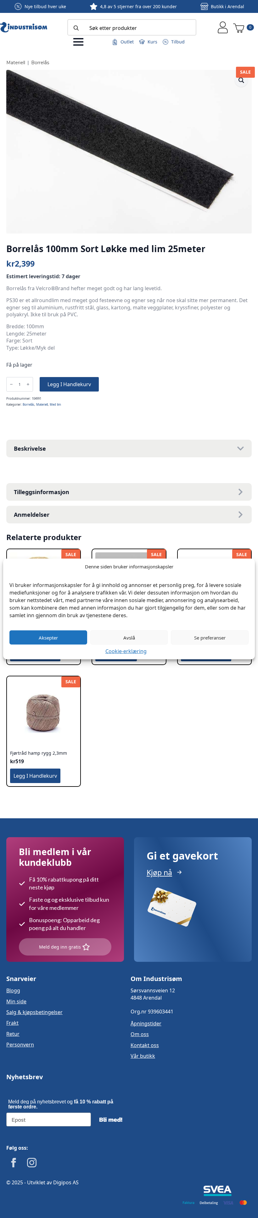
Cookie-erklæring (126, 651)
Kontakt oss (145, 1045)
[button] (241, 80)
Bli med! (110, 1119)
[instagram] (32, 1162)
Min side (16, 1001)
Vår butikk (143, 1055)
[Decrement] (11, 384)
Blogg (13, 990)
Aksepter (48, 637)
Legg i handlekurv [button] (35, 775)
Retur (13, 1033)
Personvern (20, 1044)
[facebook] (13, 1162)
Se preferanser (210, 637)
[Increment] (28, 384)
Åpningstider (146, 1023)
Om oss (140, 1034)
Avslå (129, 637)
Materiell (15, 62)
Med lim (55, 405)
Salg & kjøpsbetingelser (34, 1012)
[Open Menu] (78, 42)
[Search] (76, 28)
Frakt (12, 1022)
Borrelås (40, 62)
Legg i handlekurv (69, 384)
